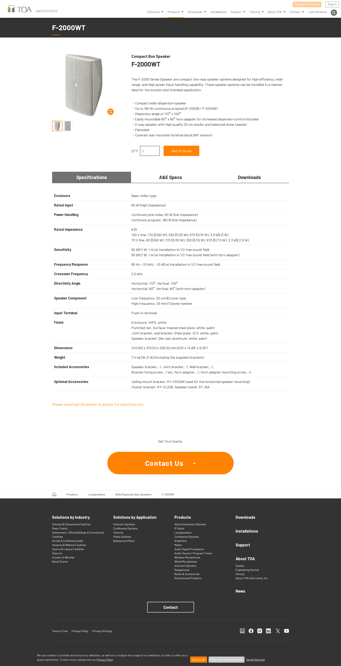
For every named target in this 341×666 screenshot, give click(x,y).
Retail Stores (60, 561)
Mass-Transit (60, 528)
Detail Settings (255, 659)
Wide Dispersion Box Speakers (133, 494)
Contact (170, 607)
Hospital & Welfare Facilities (69, 545)
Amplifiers (180, 540)
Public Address (122, 536)
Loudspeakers (96, 494)
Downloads (195, 12)
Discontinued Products (188, 578)
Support (243, 544)
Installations (218, 12)
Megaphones (181, 569)
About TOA (275, 12)
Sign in (332, 4)
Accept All (198, 659)
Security (118, 532)
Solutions (153, 12)
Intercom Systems (124, 524)
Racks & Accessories (187, 574)
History (240, 574)
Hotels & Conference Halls (67, 540)
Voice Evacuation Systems (190, 524)
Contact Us (164, 463)
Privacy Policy (104, 659)
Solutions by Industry (71, 517)
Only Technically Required (226, 659)
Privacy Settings (102, 631)
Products (174, 12)
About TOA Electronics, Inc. (252, 578)
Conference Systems (125, 528)
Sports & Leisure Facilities (68, 549)
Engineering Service (247, 569)
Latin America (317, 12)
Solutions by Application (134, 517)
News (240, 591)
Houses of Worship (63, 557)
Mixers (178, 545)
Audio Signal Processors (189, 549)
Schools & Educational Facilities (71, 524)
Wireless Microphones (187, 557)
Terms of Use (60, 631)
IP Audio (179, 528)
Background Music (124, 540)
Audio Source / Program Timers (193, 553)
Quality (240, 565)
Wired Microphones (185, 561)
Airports (57, 553)
